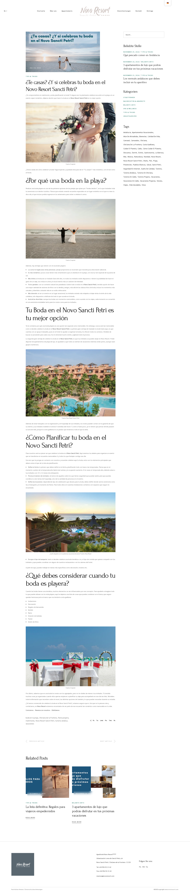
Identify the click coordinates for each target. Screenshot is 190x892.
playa (155, 160)
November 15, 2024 (131, 75)
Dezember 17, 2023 (38, 793)
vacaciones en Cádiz (131, 181)
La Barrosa (159, 152)
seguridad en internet (131, 168)
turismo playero (144, 177)
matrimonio (30, 720)
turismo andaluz (61, 720)
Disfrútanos (55, 710)
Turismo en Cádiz (129, 177)
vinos (144, 185)
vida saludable (135, 185)
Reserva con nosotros (42, 710)
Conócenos (29, 710)
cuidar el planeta (129, 148)
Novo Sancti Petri (90, 284)
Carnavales (135, 140)
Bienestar (143, 136)
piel (150, 160)
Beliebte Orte (78, 803)
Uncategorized (130, 116)
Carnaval (126, 140)
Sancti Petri (156, 164)
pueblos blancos (139, 164)
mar (124, 156)
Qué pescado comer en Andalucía (141, 55)
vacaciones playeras (148, 181)
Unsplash (72, 164)
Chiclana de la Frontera (48, 718)
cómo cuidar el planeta (152, 148)
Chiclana (143, 140)
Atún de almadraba (130, 136)
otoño (145, 160)
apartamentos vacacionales (142, 132)
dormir (134, 152)
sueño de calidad (147, 168)
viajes (125, 185)
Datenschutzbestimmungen (33, 889)
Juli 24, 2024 (35, 68)
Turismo (159, 168)
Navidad (147, 156)
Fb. (140, 867)
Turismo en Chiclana (144, 173)
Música (130, 156)
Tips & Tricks (32, 76)
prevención (127, 164)
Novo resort (156, 156)
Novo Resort (41, 706)
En (5, 11)
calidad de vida (154, 136)
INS (143, 867)
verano (159, 181)
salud (149, 164)
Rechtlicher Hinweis (17, 889)
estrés (140, 152)
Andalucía (127, 132)
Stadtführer (129, 97)
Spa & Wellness (130, 108)
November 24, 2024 (84, 793)
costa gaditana (148, 144)
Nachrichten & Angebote (134, 101)
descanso (127, 152)
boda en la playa (32, 718)
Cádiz (140, 148)
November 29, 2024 (131, 52)
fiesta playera (63, 718)
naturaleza (138, 156)
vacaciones (30, 723)
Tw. (147, 867)
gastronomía (149, 152)
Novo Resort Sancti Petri (79, 98)
